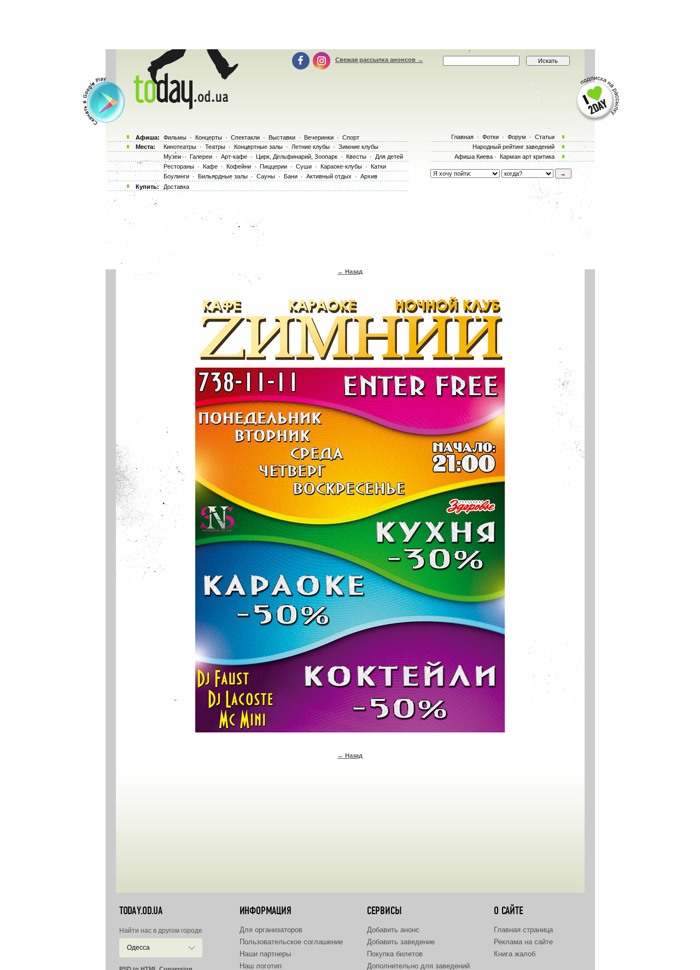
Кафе (210, 166)
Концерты (208, 137)
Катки (378, 166)
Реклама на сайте (523, 942)
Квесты (356, 156)
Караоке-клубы (341, 166)
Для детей (389, 156)
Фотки (490, 137)
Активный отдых (329, 176)
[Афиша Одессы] (183, 106)
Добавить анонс (393, 930)
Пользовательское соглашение (291, 942)
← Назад (350, 271)
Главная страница (523, 930)
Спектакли (245, 137)
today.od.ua (140, 911)
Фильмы (175, 137)
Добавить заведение (401, 942)
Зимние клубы (358, 146)
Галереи (201, 156)
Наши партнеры (265, 954)
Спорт (350, 137)
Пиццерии (273, 166)
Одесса (138, 947)
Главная (462, 137)
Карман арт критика (527, 156)
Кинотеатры (180, 146)
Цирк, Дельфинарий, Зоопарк (296, 156)
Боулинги (176, 176)
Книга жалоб (514, 954)
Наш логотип (261, 966)
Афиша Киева (473, 156)
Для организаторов (271, 930)
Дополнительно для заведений (418, 966)
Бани (291, 176)
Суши (304, 166)
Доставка (176, 186)
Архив (368, 176)
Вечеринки (319, 137)
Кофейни (238, 166)
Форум (517, 137)
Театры (215, 146)
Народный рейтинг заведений (513, 146)
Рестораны (179, 166)
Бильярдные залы (223, 176)
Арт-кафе (234, 156)
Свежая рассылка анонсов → (379, 59)
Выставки (282, 137)
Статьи (545, 137)
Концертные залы (258, 146)
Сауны (265, 176)
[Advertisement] (350, 24)
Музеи (172, 156)
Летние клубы (310, 146)
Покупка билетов (395, 954)
